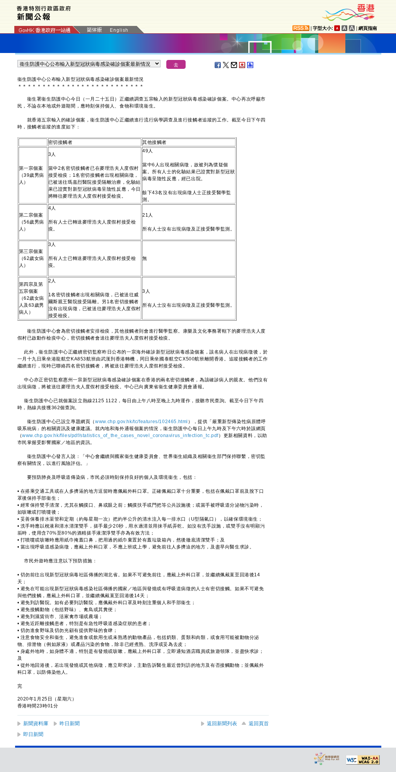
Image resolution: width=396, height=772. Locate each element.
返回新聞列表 (222, 723)
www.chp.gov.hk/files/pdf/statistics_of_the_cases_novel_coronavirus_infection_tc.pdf (120, 435)
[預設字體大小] (337, 28)
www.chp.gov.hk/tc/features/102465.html (141, 421)
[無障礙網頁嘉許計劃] (327, 758)
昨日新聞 (70, 723)
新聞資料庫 (35, 723)
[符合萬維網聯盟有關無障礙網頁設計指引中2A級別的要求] (363, 760)
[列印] (250, 65)
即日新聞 (33, 734)
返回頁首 (259, 723)
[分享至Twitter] (226, 65)
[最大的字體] (352, 28)
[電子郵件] (234, 65)
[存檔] (242, 65)
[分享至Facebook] (218, 65)
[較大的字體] (344, 28)
